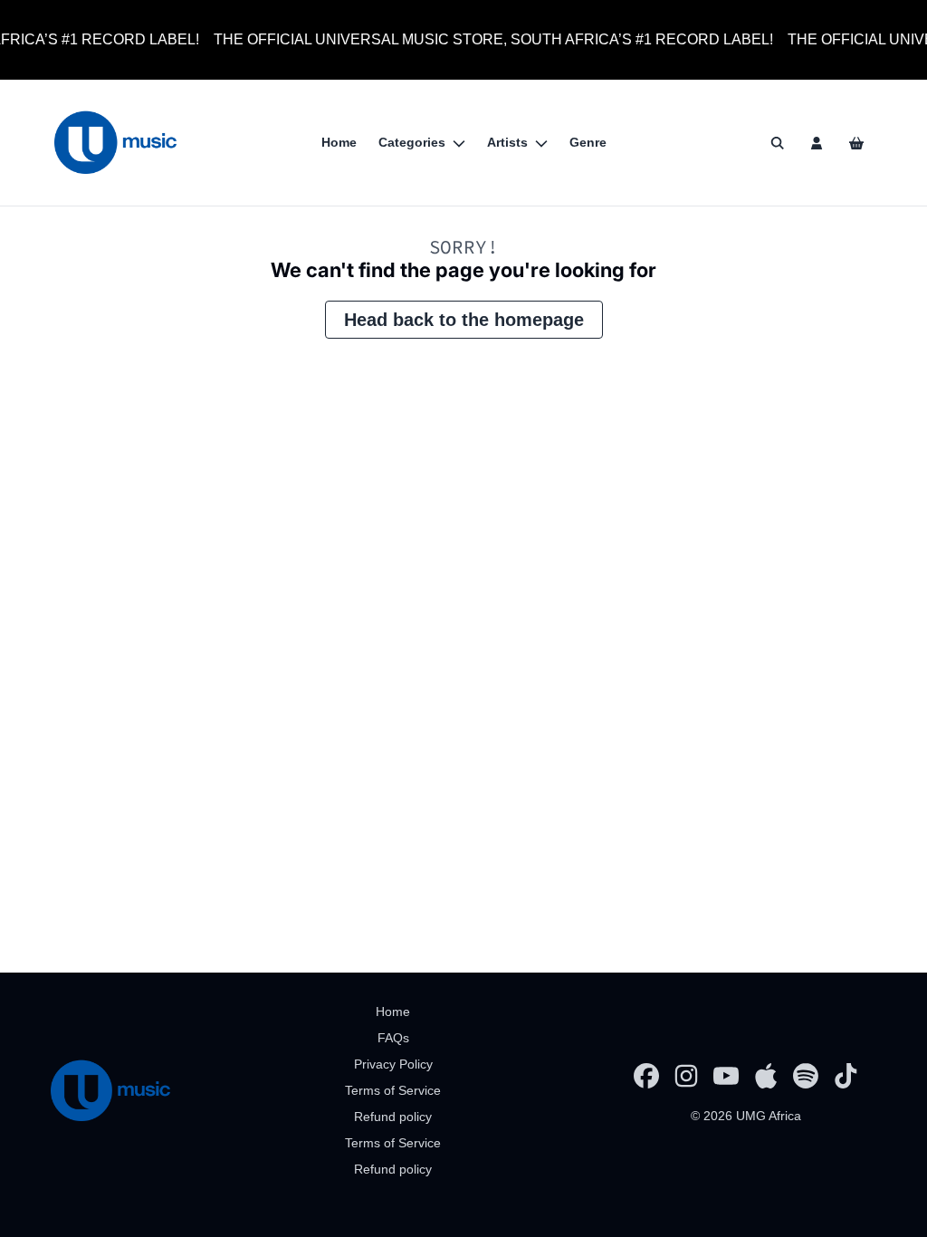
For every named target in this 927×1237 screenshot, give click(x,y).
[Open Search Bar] (776, 143)
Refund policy (393, 1116)
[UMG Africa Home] (115, 143)
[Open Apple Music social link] (766, 1076)
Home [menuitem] (339, 142)
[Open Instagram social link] (686, 1076)
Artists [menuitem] (507, 142)
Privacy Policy (393, 1064)
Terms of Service (393, 1090)
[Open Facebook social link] (646, 1076)
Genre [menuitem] (588, 142)
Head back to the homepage (464, 320)
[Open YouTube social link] (726, 1076)
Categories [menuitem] (411, 142)
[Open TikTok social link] (845, 1076)
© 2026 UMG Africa (746, 1115)
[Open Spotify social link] (806, 1076)
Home (393, 1011)
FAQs (393, 1038)
